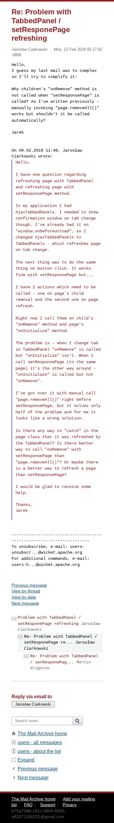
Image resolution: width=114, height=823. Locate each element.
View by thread (26, 591)
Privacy (70, 804)
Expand (26, 759)
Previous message (29, 585)
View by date (24, 597)
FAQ (28, 804)
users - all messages (40, 742)
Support (47, 804)
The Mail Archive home (42, 733)
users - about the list (39, 751)
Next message (25, 603)
